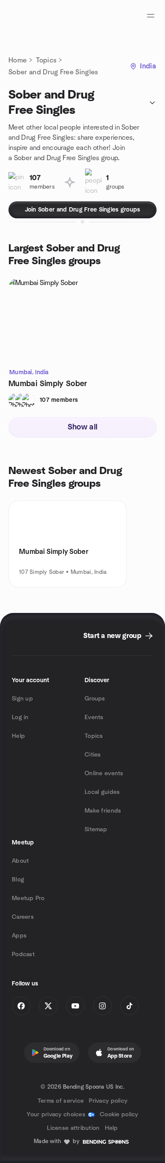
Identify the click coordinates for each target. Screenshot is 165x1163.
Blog (18, 880)
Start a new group (112, 635)
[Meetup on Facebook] (21, 1005)
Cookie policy (119, 1115)
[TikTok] (129, 1005)
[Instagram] (102, 1005)
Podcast (23, 954)
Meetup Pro (28, 898)
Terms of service (61, 1101)
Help (18, 736)
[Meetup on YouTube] (75, 1005)
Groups (95, 699)
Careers (23, 917)
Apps (19, 936)
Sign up (22, 699)
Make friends (103, 811)
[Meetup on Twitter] (48, 1005)
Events (94, 717)
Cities (93, 755)
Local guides (102, 792)
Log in (20, 717)
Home (17, 60)
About (20, 861)
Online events (104, 773)
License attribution (73, 1128)
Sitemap (96, 830)
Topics (46, 60)
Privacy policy (108, 1101)
